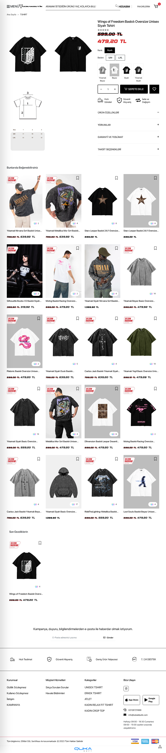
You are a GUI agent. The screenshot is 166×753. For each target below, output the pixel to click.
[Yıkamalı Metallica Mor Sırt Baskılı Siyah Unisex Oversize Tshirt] (63, 201)
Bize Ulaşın (130, 680)
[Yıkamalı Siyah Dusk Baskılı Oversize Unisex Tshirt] (63, 341)
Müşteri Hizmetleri (55, 680)
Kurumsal (12, 680)
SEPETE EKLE (136, 89)
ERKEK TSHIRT (93, 693)
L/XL (120, 57)
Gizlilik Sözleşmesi (16, 687)
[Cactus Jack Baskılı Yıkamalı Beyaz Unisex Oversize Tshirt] (24, 482)
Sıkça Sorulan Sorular (57, 687)
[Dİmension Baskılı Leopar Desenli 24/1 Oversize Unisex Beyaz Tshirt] (102, 411)
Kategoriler (90, 680)
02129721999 (134, 710)
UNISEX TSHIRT (94, 687)
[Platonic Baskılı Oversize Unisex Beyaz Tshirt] (24, 341)
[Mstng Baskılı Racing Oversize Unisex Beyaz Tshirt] (63, 271)
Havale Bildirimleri (55, 693)
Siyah (109, 50)
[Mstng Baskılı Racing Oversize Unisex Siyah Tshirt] (141, 411)
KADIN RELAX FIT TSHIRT (99, 704)
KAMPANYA (13, 704)
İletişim (10, 699)
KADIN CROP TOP (95, 710)
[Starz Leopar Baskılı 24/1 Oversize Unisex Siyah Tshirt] (102, 201)
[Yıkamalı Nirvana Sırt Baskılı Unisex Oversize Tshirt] (24, 201)
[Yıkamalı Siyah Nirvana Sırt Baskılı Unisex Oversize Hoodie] (102, 271)
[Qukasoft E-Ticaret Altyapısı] (83, 749)
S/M (110, 57)
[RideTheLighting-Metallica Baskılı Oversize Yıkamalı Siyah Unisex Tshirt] (102, 482)
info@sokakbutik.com (138, 715)
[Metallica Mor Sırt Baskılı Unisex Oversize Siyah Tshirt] (63, 411)
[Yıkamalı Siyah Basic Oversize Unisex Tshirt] (24, 411)
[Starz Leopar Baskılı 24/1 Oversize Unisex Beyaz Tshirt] (141, 201)
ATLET (88, 699)
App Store (133, 700)
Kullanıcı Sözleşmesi (17, 693)
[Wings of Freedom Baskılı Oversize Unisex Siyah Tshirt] (26, 565)
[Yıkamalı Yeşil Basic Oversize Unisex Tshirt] (141, 341)
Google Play (151, 700)
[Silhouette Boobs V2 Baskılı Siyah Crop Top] (24, 271)
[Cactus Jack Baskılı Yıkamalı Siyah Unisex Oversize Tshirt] (102, 341)
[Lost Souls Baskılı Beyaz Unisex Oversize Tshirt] (141, 482)
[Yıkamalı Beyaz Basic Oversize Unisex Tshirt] (141, 271)
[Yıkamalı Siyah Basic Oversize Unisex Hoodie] (63, 482)
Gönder (110, 637)
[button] (156, 6)
